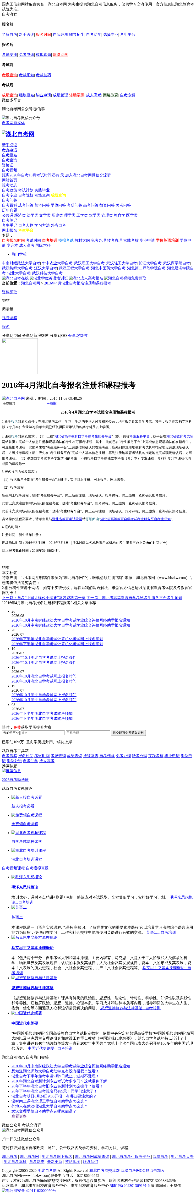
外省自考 (58, 225)
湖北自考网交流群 (104, 1170)
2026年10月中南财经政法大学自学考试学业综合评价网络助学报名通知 (70, 1066)
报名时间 (43, 35)
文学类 (45, 215)
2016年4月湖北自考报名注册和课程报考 (77, 283)
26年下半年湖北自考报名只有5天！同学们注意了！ (54, 1091)
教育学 (119, 215)
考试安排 (9, 55)
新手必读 (26, 35)
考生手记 (9, 225)
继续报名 (26, 95)
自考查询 (9, 160)
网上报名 (9, 230)
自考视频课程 (13, 868)
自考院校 (25, 195)
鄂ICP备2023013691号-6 (130, 1186)
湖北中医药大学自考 (108, 268)
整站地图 (72, 1162)
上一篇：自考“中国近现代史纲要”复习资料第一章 (44, 598)
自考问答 (9, 200)
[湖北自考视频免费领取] (125, 278)
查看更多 (19, 1116)
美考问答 (123, 205)
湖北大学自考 (18, 273)
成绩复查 (90, 756)
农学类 (94, 215)
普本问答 (42, 205)
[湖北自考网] (18, 134)
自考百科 (9, 205)
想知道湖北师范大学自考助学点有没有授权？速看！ (55, 1071)
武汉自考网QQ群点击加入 (143, 1170)
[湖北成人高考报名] (86, 278)
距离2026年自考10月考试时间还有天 (33, 175)
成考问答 (25, 205)
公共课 (7, 215)
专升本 (12, 245)
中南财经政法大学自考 (21, 263)
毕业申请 (43, 95)
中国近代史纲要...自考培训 (50, 1048)
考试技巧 (43, 75)
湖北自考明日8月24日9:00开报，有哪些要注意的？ (54, 1096)
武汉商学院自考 (176, 263)
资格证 (7, 165)
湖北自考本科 (15, 1162)
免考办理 (98, 240)
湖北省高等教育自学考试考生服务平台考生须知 (135, 519)
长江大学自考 (150, 263)
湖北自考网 (30, 283)
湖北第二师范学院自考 (146, 268)
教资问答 (107, 205)
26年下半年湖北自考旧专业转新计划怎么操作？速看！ (57, 1086)
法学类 (32, 215)
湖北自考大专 (182, 1157)
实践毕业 (42, 190)
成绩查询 (9, 95)
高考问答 (90, 205)
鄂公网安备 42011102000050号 (31, 1191)
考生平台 (127, 35)
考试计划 (25, 190)
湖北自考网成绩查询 (92, 1157)
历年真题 (9, 210)
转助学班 (76, 95)
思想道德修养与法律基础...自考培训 (130, 1008)
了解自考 (9, 35)
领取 (52, 403)
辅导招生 (76, 35)
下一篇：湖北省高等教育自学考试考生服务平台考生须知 (134, 598)
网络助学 (60, 55)
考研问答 (74, 205)
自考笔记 (9, 220)
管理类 (107, 215)
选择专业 (110, 35)
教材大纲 (82, 240)
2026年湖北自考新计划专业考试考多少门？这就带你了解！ (61, 1081)
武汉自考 (160, 1157)
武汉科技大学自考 (47, 273)
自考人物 (25, 225)
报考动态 (9, 185)
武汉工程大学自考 (74, 268)
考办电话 (9, 150)
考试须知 (26, 75)
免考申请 (26, 55)
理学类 (70, 215)
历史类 (57, 215)
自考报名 (9, 155)
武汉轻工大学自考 (121, 263)
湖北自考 (9, 1157)
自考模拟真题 (37, 868)
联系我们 (90, 1162)
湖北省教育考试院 (179, 436)
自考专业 (9, 195)
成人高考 (93, 95)
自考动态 (36, 1162)
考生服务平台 (140, 436)
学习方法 (42, 225)
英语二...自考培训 (161, 932)
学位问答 (58, 205)
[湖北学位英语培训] (49, 278)
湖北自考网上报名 (57, 1157)
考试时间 (33, 240)
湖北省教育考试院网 (67, 519)
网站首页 (9, 180)
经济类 (20, 215)
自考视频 (9, 170)
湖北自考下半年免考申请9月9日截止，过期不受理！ (55, 1076)
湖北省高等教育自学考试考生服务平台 (82, 436)
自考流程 (9, 756)
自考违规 (107, 756)
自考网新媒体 (13, 123)
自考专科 (127, 95)
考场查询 (9, 75)
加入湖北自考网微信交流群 (88, 175)
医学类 (132, 215)
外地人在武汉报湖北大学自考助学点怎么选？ (49, 1106)
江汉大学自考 (45, 268)
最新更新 (54, 1162)
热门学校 (19, 254)
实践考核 (131, 240)
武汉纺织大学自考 (17, 268)
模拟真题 (43, 55)
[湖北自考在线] (15, 278)
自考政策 (9, 190)
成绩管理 (60, 95)
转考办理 (114, 240)
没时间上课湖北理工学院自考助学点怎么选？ (49, 1101)
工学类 (82, 215)
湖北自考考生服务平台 (131, 1157)
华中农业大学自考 (57, 263)
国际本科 (43, 245)
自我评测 (60, 35)
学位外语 (14, 761)
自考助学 (93, 35)
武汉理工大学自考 (89, 263)
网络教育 (110, 95)
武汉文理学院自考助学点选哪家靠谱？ (43, 1111)
